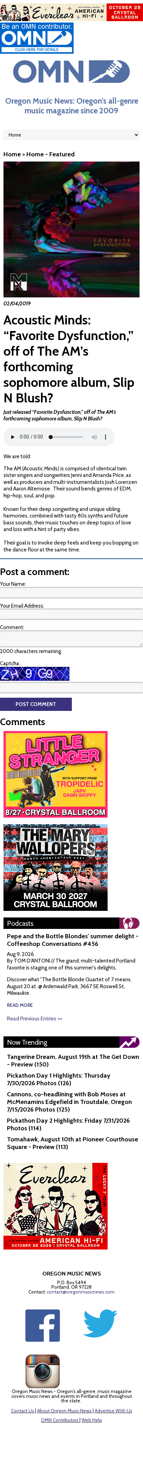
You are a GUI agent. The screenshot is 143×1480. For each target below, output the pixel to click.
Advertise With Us (113, 1410)
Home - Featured (50, 154)
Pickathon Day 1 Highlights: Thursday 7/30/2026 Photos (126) (58, 1079)
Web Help (92, 1420)
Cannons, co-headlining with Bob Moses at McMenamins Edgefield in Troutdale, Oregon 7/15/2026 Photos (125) (69, 1101)
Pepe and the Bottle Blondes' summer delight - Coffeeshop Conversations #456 (72, 940)
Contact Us (22, 1410)
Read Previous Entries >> (34, 1019)
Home (12, 154)
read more (20, 1005)
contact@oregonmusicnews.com (81, 1292)
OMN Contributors (59, 1420)
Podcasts (20, 923)
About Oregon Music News (64, 1410)
